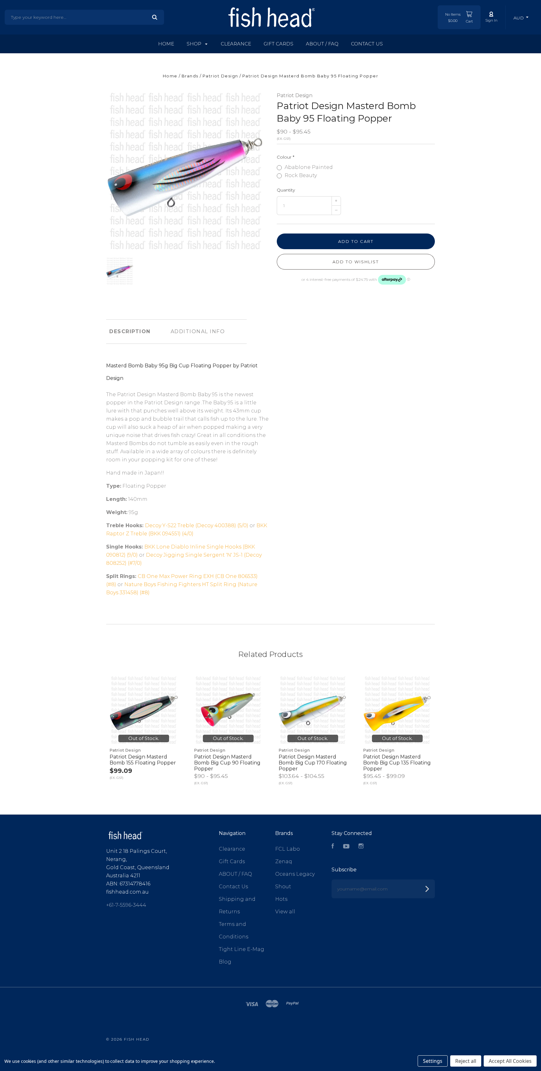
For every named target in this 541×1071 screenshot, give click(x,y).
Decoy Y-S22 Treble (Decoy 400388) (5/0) (196, 525)
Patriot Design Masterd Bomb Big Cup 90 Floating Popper (227, 763)
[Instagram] (360, 847)
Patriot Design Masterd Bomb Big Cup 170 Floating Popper (313, 763)
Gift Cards (278, 44)
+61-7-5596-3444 (126, 905)
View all (285, 912)
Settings (432, 1061)
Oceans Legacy (295, 874)
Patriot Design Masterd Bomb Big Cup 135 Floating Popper (397, 763)
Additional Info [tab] (198, 331)
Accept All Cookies (510, 1061)
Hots (281, 899)
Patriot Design (294, 95)
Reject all (465, 1061)
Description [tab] (130, 331)
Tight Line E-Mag (241, 949)
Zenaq (283, 861)
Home (166, 44)
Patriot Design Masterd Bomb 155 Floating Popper (143, 760)
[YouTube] (346, 847)
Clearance (236, 44)
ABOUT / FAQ (322, 44)
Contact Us (367, 44)
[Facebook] (333, 847)
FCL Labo (287, 849)
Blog (225, 962)
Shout (283, 887)
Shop (195, 44)
